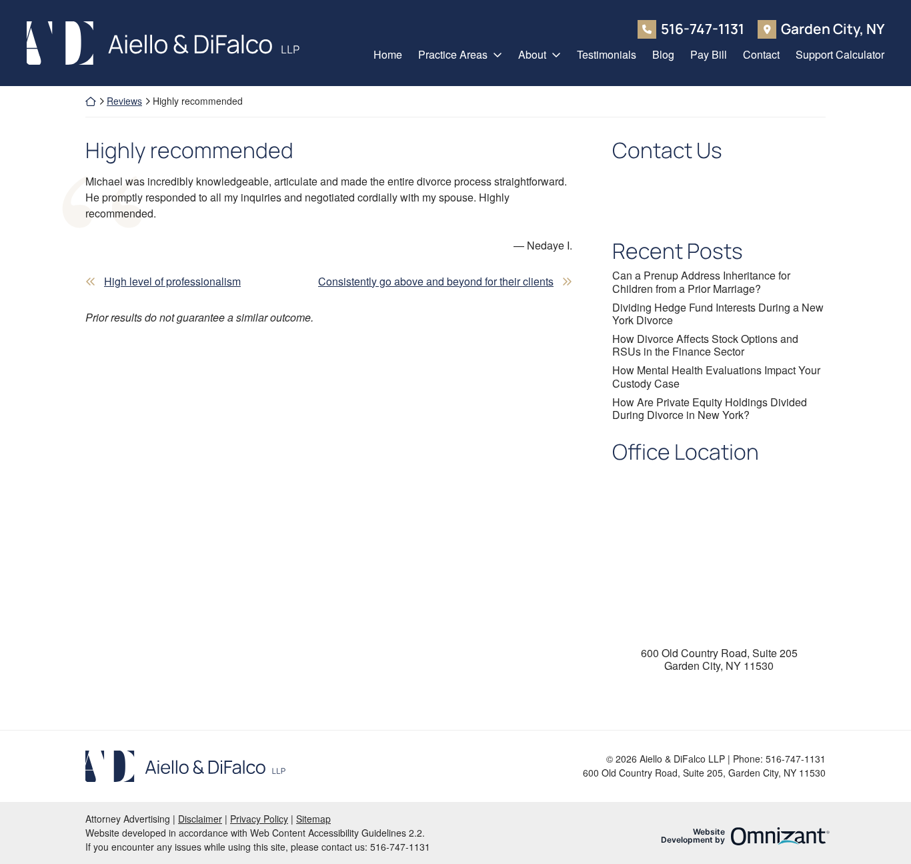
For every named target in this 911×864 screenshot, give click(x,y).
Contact (761, 54)
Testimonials (606, 54)
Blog (663, 54)
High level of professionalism (172, 281)
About (532, 54)
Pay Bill (708, 54)
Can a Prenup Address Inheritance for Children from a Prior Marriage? (701, 281)
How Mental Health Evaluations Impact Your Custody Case (716, 376)
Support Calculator (840, 54)
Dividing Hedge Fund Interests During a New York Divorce (718, 313)
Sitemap (313, 818)
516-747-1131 (702, 29)
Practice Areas (453, 54)
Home (387, 54)
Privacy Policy (259, 818)
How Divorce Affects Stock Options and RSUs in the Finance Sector (705, 345)
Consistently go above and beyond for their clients (436, 281)
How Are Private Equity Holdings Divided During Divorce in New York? (709, 408)
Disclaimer (200, 818)
